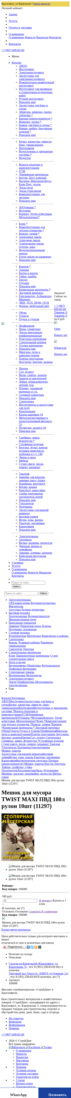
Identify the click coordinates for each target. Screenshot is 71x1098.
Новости (30, 37)
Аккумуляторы (18, 685)
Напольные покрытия (22, 622)
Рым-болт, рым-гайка (32, 490)
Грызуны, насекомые (32, 523)
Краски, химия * (29, 233)
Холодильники (18, 616)
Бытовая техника (19, 612)
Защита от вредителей (32, 378)
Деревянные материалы (33, 174)
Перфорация (26, 325)
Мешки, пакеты (34, 763)
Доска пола (26, 187)
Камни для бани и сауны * (35, 125)
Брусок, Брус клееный (32, 177)
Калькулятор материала (16, 929)
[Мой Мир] (40, 947)
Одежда (24, 315)
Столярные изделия (31, 444)
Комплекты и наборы (55, 635)
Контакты (55, 37)
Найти (16, 586)
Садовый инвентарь (31, 394)
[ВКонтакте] (28, 947)
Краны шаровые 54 (31, 414)
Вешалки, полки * (30, 121)
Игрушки (25, 210)
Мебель (23, 460)
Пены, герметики (30, 329)
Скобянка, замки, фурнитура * (29, 439)
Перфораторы (25, 682)
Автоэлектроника (20, 599)
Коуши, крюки (28, 487)
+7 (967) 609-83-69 (12, 50)
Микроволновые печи (22, 619)
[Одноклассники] (36, 947)
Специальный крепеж (32, 342)
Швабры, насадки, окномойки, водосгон (27, 773)
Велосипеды (34, 675)
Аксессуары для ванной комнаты (22, 754)
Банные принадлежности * (35, 118)
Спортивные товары (21, 672)
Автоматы (25, 539)
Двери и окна (27, 457)
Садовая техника (19, 632)
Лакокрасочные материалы (32, 655)
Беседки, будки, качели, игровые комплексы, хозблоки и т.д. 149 (33, 451)
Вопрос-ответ (24, 1083)
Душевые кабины (29, 642)
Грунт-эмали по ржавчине (35, 256)
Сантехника (26, 401)
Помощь (14, 1028)
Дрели (13, 682)
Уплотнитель (9, 770)
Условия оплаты (26, 1070)
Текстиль (59, 763)
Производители (26, 1086)
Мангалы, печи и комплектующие (29, 354)
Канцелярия (26, 526)
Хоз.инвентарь (27, 770)
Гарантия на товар (27, 1076)
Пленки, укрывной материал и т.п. (31, 390)
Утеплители (26, 503)
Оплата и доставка (20, 27)
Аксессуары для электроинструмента (32, 77)
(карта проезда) (41, 3)
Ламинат (14, 626)
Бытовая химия (28, 516)
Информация (17, 1025)
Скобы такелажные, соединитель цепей (31, 495)
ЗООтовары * (27, 207)
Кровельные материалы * (35, 289)
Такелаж (24, 473)
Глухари (24, 283)
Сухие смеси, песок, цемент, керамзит (31, 465)
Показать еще (27, 102)
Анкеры (24, 269)
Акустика (15, 609)
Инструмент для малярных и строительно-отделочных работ (36, 92)
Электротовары (28, 536)
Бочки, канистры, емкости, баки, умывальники (35, 143)
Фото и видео (17, 662)
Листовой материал (31, 292)
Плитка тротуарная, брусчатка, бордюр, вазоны (36, 360)
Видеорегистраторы (43, 603)
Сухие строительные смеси (33, 657)
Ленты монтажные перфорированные (30, 334)
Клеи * (23, 223)
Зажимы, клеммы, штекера (35, 552)
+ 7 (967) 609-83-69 (60, 307)
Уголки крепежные (31, 345)
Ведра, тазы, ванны (31, 519)
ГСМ (22, 171)
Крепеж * (25, 266)
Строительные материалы (25, 652)
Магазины (22, 1060)
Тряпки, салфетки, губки (16, 767)
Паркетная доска (30, 626)
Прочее (23, 368)
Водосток (25, 158)
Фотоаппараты (51, 665)
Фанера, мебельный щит (34, 306)
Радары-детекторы (32, 609)
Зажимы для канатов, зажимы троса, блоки (32, 479)
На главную (16, 1018)
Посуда (49, 763)
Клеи (12, 655)
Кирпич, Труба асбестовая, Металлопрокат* (35, 215)
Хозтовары (25, 506)
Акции (13, 14)
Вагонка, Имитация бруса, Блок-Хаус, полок (35, 182)
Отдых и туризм (29, 319)
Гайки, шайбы (28, 276)
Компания (15, 1021)
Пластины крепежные (32, 338)
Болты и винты (28, 273)
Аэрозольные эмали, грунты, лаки (31, 245)
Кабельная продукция (32, 556)
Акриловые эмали (30, 236)
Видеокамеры (17, 665)
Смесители (15, 649)
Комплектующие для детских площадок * (32, 229)
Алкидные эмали (29, 240)
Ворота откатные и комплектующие (31, 166)
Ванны (13, 642)
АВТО (23, 65)
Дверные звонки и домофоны (30, 548)
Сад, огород (26, 371)
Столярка (17, 562)
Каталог (17, 62)
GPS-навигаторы (19, 603)
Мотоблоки (34, 635)
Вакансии (42, 37)
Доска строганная (30, 190)
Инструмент (26, 69)
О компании (16, 34)
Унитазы (28, 649)
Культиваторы (17, 635)
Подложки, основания (22, 629)
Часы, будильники (47, 770)
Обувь (23, 312)
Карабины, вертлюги (32, 483)
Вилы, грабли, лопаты (33, 375)
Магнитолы (16, 606)
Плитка (46, 626)
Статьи (20, 1080)
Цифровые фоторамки (22, 668)
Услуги (13, 20)
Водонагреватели (39, 616)
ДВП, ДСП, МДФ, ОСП (34, 302)
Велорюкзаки (17, 675)
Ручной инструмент (31, 98)
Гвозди (23, 279)
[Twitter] (32, 947)
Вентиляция (26, 148)
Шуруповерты (44, 682)
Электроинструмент (31, 72)
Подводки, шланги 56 (32, 427)
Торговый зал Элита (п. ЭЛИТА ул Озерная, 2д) (38, 973)
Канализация (27, 411)
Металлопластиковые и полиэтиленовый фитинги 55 (35, 421)
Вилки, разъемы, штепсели (35, 542)
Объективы (34, 665)
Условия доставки (27, 1073)
